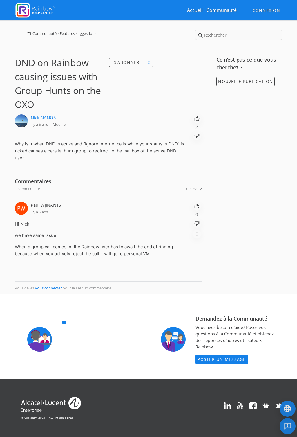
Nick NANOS (43, 118)
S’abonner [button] (127, 62)
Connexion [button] (266, 10)
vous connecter (48, 288)
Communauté (222, 10)
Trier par (192, 188)
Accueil (194, 10)
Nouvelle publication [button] (245, 81)
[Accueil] (35, 9)
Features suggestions (78, 33)
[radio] (197, 118)
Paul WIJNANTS (46, 205)
